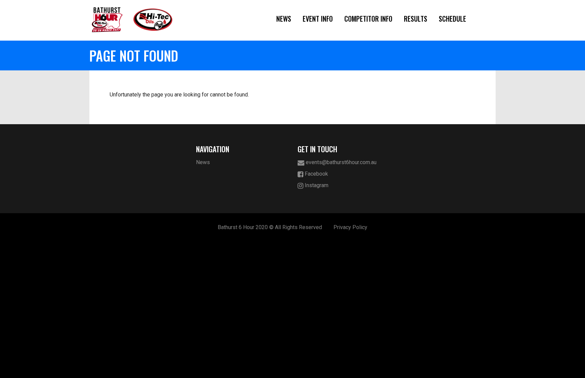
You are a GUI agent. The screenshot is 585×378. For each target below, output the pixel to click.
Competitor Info (368, 19)
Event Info (318, 19)
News (283, 19)
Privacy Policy (350, 227)
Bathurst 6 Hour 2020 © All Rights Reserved (270, 227)
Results (415, 19)
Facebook (315, 174)
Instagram (315, 185)
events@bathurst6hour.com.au (340, 162)
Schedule (452, 19)
